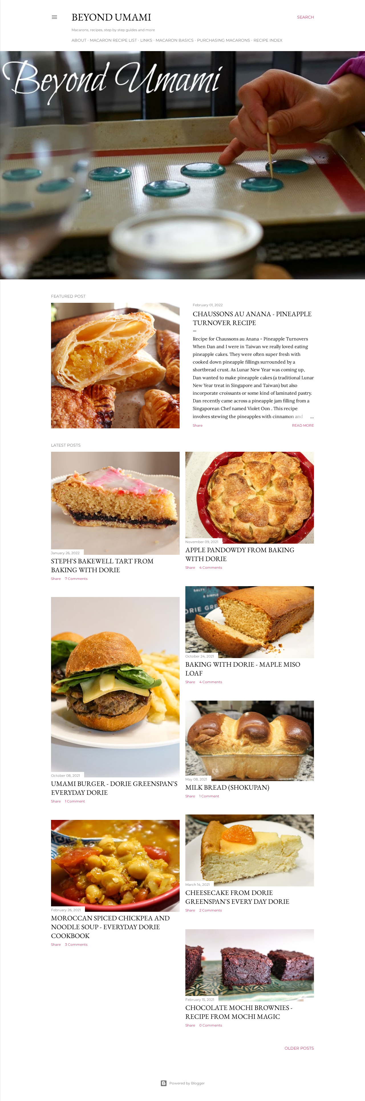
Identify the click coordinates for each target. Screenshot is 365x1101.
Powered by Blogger (187, 1083)
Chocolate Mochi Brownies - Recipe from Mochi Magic (239, 1012)
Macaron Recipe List (113, 40)
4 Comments (210, 567)
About (79, 40)
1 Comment (75, 801)
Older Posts (299, 1048)
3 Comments (76, 944)
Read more (303, 425)
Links (146, 40)
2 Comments (210, 910)
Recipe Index (268, 40)
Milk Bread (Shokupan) (227, 787)
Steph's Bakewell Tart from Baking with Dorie (102, 565)
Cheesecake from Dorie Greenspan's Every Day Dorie (237, 897)
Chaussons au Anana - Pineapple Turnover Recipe (252, 318)
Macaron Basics (175, 40)
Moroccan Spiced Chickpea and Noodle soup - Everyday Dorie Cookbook (110, 927)
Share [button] (197, 425)
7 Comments (76, 578)
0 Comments (210, 1025)
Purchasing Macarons (223, 40)
